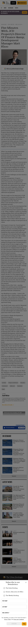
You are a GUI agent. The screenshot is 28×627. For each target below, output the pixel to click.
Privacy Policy (7, 619)
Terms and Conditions (18, 619)
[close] (25, 582)
